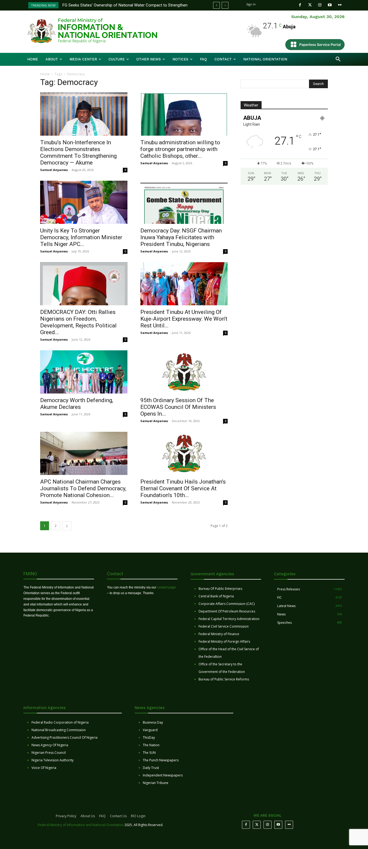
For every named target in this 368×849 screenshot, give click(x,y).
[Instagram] (320, 5)
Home (45, 74)
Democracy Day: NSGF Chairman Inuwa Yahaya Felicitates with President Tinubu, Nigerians (181, 237)
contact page (166, 587)
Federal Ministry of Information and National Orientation (81, 825)
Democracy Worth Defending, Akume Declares (76, 403)
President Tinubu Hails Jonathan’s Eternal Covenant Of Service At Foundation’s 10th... (183, 488)
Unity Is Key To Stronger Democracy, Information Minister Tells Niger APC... (81, 237)
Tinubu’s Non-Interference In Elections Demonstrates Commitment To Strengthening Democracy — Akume (78, 152)
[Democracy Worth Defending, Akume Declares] (83, 371)
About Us (88, 816)
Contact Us (118, 816)
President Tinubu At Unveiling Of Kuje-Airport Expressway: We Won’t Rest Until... (183, 319)
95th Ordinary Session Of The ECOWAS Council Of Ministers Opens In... (178, 407)
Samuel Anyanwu (54, 170)
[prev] (216, 5)
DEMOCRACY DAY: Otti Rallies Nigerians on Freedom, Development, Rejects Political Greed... (78, 322)
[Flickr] (340, 5)
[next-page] (66, 525)
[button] (338, 59)
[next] (225, 5)
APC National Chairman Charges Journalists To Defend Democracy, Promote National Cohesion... (83, 488)
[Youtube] (330, 5)
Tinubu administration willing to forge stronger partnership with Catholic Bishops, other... (180, 149)
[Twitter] (310, 5)
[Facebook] (300, 5)
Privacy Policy (66, 816)
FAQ (102, 816)
